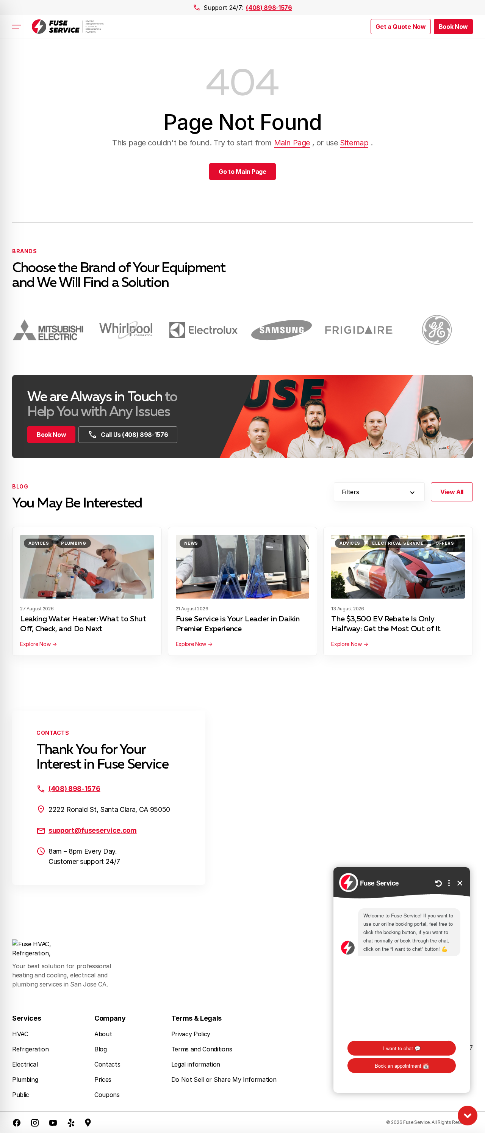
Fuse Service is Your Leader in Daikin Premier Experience (238, 624)
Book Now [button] (453, 26)
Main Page (292, 142)
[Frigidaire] (359, 330)
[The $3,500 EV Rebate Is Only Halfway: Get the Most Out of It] (398, 567)
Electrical (25, 1064)
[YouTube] (53, 1122)
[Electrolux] (203, 330)
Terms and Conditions (201, 1049)
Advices (38, 543)
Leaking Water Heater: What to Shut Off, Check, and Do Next (83, 624)
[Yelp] (71, 1122)
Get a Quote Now (400, 26)
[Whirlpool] (125, 330)
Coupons (107, 1094)
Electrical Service (397, 543)
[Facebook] (16, 1122)
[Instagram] (34, 1122)
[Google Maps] (88, 1122)
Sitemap (354, 142)
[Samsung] (281, 330)
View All (451, 492)
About (103, 1034)
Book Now (51, 434)
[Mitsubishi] (48, 330)
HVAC (20, 1034)
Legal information (196, 1064)
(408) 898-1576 (269, 7)
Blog (100, 1049)
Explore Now (35, 644)
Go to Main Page (242, 171)
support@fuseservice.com (92, 830)
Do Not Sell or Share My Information (224, 1079)
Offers (444, 543)
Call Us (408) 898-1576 (134, 434)
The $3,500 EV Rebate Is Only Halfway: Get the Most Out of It (386, 624)
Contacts (107, 1064)
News (191, 543)
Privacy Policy (191, 1034)
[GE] (437, 330)
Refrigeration (30, 1049)
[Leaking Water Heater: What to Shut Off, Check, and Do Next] (87, 567)
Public (20, 1094)
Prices (102, 1079)
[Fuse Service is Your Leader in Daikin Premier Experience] (243, 567)
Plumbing (73, 543)
